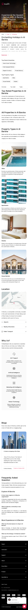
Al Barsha (14, 34)
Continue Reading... (8, 468)
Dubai (7, 34)
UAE (3, 34)
